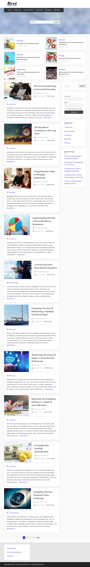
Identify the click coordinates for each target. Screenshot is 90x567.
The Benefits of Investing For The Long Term (45, 130)
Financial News (28, 10)
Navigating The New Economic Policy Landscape (43, 495)
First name (67, 96)
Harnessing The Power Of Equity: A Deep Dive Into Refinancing (44, 358)
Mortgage (48, 10)
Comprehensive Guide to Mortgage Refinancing (44, 174)
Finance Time (40, 96)
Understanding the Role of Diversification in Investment (44, 221)
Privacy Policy (11, 548)
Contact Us (10, 556)
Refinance (57, 10)
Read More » (48, 118)
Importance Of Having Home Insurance (70, 58)
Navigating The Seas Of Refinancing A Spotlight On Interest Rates (42, 311)
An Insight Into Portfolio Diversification (28, 43)
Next (38, 537)
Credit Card (17, 10)
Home (9, 10)
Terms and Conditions (14, 552)
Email (65, 102)
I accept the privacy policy (74, 108)
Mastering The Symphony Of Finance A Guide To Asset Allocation (43, 402)
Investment (39, 10)
